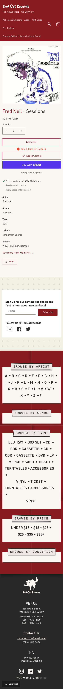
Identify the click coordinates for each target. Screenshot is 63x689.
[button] (51, 24)
